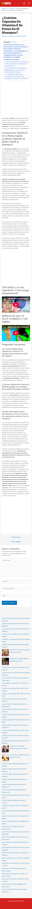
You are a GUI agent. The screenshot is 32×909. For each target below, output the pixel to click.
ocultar (13, 42)
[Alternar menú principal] (24, 3)
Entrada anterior (16, 537)
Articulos (4, 36)
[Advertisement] (16, 100)
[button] (29, 3)
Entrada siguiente (16, 541)
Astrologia (10, 36)
